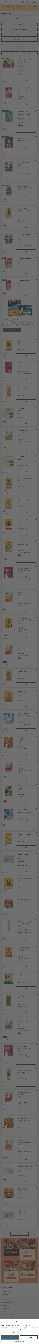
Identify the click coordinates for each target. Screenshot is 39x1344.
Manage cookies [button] (19, 1341)
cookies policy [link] (10, 1332)
